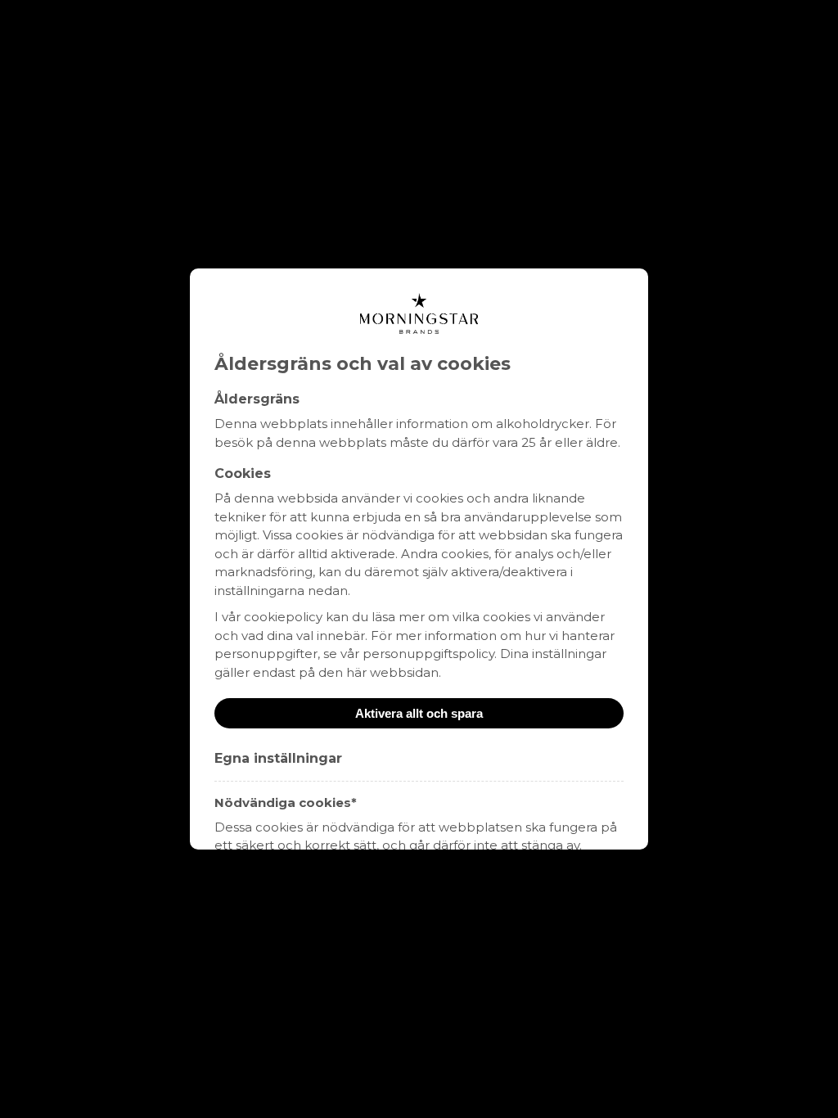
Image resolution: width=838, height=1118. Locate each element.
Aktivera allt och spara (419, 713)
